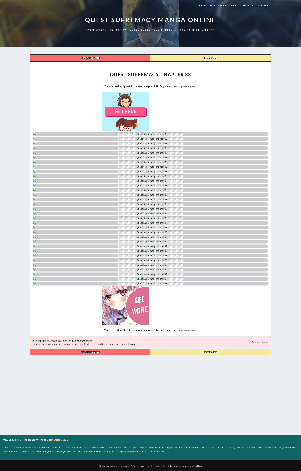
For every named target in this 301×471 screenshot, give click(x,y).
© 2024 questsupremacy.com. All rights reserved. (125, 465)
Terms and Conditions (256, 5)
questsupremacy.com (184, 86)
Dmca (234, 5)
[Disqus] (150, 394)
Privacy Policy (218, 5)
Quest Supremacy (56, 439)
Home (202, 5)
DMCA (198, 465)
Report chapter (260, 342)
